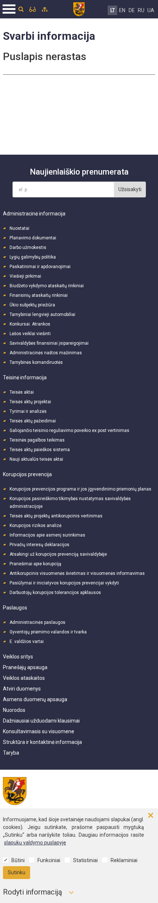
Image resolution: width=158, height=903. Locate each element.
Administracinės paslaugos (37, 622)
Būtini (18, 860)
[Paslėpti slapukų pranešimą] (150, 815)
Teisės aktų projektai (30, 401)
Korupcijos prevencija (27, 474)
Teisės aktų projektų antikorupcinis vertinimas (56, 516)
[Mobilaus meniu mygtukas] (9, 9)
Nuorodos (14, 710)
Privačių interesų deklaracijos (39, 544)
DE (132, 10)
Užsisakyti (129, 189)
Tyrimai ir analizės (28, 411)
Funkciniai (48, 860)
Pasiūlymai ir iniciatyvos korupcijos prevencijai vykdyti (64, 583)
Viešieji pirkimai (25, 276)
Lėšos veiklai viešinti (30, 333)
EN (122, 10)
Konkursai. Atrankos (30, 324)
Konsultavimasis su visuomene (38, 731)
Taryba (11, 753)
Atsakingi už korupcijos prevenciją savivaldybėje (58, 554)
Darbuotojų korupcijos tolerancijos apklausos (55, 592)
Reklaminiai (124, 860)
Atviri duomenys (22, 689)
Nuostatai (19, 228)
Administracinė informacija (34, 214)
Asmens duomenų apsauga (35, 699)
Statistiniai (85, 860)
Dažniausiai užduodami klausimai (41, 721)
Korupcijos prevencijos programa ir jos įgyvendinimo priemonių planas (80, 489)
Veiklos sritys (18, 657)
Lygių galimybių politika (33, 257)
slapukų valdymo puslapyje (35, 843)
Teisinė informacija (25, 377)
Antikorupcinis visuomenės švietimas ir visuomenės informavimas (77, 573)
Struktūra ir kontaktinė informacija (42, 742)
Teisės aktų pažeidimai (33, 421)
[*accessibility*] (32, 9)
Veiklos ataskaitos (24, 678)
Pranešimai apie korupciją (35, 563)
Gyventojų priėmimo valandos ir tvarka (48, 632)
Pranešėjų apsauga (25, 667)
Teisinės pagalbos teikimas (37, 440)
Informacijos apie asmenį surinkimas (47, 535)
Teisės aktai (22, 392)
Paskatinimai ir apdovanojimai (40, 266)
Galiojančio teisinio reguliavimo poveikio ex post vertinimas (69, 430)
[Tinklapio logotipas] (79, 8)
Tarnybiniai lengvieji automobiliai (42, 314)
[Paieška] (21, 9)
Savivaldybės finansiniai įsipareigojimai (49, 343)
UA (150, 10)
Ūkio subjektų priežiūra (32, 305)
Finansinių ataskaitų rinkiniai (39, 295)
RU (141, 10)
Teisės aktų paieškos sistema (40, 449)
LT (112, 10)
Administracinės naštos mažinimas (46, 352)
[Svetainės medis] (44, 9)
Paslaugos (15, 608)
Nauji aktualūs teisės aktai (36, 459)
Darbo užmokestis (28, 247)
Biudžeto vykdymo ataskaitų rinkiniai (47, 285)
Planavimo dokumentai (33, 237)
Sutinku (16, 872)
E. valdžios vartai (27, 641)
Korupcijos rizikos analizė (35, 525)
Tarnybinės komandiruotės (36, 362)
